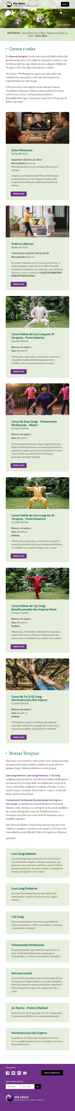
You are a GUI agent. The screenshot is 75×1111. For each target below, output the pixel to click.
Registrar (67, 25)
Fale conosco (52, 1073)
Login (59, 25)
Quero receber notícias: (14, 1081)
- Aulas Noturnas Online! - (37, 34)
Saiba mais (18, 194)
